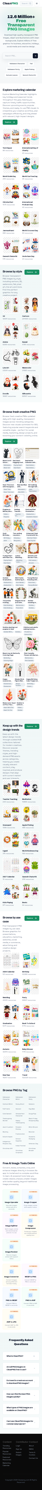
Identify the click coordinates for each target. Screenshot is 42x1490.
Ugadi (5, 851)
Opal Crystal (31, 540)
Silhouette (26, 394)
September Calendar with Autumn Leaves (30, 462)
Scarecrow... (8, 683)
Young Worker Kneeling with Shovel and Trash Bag (32, 580)
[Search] (30, 3)
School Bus (28, 634)
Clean (10, 3)
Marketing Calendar (7, 1464)
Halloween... (7, 465)
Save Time (7, 489)
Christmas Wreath (32, 1149)
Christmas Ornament (19, 1152)
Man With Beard (21, 493)
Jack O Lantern (8, 1127)
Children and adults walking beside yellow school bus (30, 629)
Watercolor (26, 368)
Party (24, 997)
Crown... (29, 686)
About (31, 1446)
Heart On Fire (8, 710)
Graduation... (30, 514)
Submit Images (18, 1453)
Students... (28, 632)
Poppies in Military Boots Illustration (8, 511)
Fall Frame (6, 1109)
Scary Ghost (20, 1104)
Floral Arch (19, 608)
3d (4, 316)
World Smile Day (9, 176)
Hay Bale (32, 1109)
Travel (24, 1075)
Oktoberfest (8, 202)
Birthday (25, 972)
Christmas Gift (7, 1148)
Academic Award (31, 517)
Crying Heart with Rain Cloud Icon (8, 557)
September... (30, 465)
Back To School (28, 1023)
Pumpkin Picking (18, 1128)
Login (18, 1446)
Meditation (26, 799)
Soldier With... (8, 632)
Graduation (7, 1023)
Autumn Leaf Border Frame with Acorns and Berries (33, 558)
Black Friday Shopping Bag (33, 1120)
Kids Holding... (8, 605)
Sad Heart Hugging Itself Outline (18, 462)
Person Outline (18, 684)
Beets (24, 902)
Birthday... (7, 538)
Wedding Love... (19, 561)
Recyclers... (17, 540)
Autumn (6, 1049)
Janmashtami (8, 230)
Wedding (6, 997)
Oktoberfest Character (20, 1115)
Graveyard (7, 825)
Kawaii (24, 342)
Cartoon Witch (8, 1104)
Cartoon (25, 316)
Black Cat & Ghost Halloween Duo (7, 463)
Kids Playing (8, 902)
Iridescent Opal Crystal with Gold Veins (32, 535)
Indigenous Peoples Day (7, 1143)
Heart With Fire (8, 707)
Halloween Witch (19, 1098)
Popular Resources (7, 1452)
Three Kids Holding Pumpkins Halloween (7, 603)
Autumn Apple (7, 1137)
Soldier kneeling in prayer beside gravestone (33, 603)
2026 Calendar (8, 972)
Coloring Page (8, 660)
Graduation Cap (7, 586)
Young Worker (32, 585)
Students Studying (32, 1138)
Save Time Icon (9, 492)
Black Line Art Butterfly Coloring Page (11, 654)
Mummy (5, 1132)
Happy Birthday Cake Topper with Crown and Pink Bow (32, 681)
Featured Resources (7, 1458)
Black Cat (7, 468)
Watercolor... (20, 605)
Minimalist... (22, 489)
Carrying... (17, 538)
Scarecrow (7, 686)
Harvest (18, 1109)
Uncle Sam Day (28, 256)
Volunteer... (32, 582)
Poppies (6, 517)
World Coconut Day (30, 230)
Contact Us (33, 1458)
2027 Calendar (8, 877)
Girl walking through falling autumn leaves (33, 486)
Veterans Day (33, 1144)
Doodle (6, 394)
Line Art (6, 368)
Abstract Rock (32, 538)
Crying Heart (18, 465)
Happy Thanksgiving (20, 1122)
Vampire (31, 1104)
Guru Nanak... (20, 582)
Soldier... (32, 605)
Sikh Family (19, 585)
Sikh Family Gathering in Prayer (19, 579)
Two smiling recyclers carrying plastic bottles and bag (18, 536)
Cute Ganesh (7, 1114)
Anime (5, 342)
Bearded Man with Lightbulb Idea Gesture (22, 487)
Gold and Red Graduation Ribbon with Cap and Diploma (31, 512)
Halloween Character (17, 64)
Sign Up (19, 1449)
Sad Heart (17, 468)
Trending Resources (7, 1447)
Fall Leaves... (33, 560)
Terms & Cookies (32, 1453)
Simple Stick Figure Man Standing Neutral (19, 681)
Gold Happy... (6, 541)
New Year (6, 1075)
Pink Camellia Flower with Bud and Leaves (31, 655)
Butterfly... (7, 658)
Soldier (20, 710)
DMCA (31, 1449)
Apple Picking (29, 69)
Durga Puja (32, 1114)
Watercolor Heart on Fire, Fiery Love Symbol (9, 704)
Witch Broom (33, 1127)
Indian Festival (20, 1146)
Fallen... (6, 514)
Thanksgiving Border (7, 1120)
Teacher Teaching (10, 799)
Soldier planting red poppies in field (10, 628)
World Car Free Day (29, 176)
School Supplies (19, 1140)
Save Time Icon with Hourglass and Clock (8, 486)
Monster (32, 1132)
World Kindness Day (30, 851)
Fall (31, 64)
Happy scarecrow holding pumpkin (7, 681)
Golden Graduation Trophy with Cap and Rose (8, 580)
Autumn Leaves (12, 75)
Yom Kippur (7, 148)
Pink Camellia (29, 660)
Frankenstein (20, 1134)
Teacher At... (18, 515)
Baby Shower (27, 1049)
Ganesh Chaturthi (29, 75)
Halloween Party (14, 69)
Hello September (33, 490)
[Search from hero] (35, 55)
